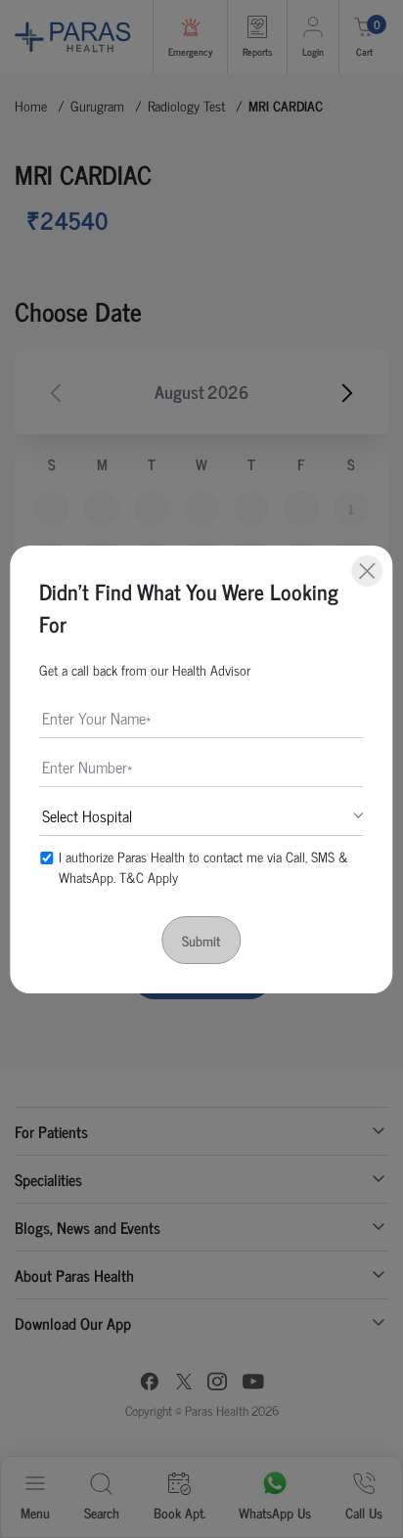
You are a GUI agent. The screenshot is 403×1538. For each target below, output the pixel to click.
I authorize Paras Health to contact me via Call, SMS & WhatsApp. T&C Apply (203, 866)
